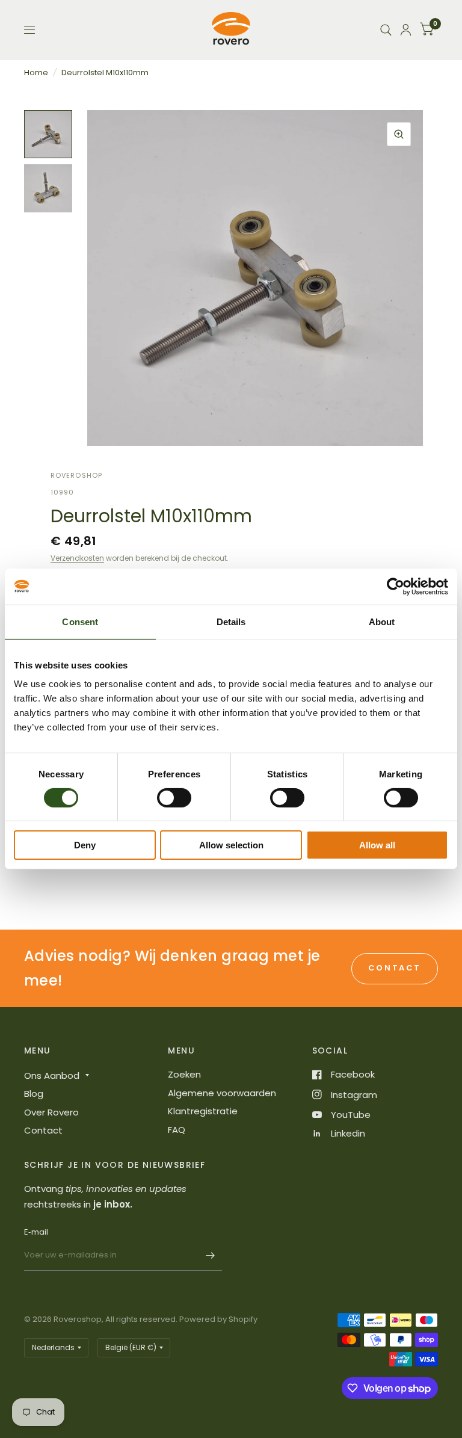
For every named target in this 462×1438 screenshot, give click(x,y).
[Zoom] (399, 134)
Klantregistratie (203, 1111)
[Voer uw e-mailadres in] (210, 1255)
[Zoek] (386, 30)
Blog (33, 1093)
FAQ (176, 1129)
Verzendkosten (77, 558)
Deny (85, 845)
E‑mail (36, 1232)
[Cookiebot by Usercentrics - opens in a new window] (395, 587)
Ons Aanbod (51, 1075)
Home (36, 72)
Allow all (377, 845)
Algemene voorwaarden (222, 1093)
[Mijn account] (406, 30)
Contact (43, 1130)
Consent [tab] (80, 622)
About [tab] (382, 622)
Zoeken (184, 1074)
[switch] (174, 797)
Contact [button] (394, 968)
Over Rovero (51, 1112)
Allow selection (231, 845)
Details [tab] (231, 622)
